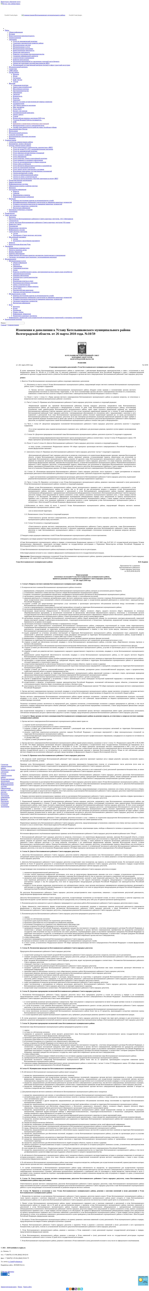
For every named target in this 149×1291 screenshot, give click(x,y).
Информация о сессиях (17, 230)
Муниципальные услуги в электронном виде (28, 125)
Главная (3, 325)
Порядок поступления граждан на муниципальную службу (33, 200)
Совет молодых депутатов (18, 231)
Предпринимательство (21, 91)
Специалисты (13, 220)
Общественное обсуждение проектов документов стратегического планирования (37, 255)
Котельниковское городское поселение (22, 136)
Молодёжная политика (21, 89)
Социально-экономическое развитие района (28, 43)
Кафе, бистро (17, 80)
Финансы (12, 138)
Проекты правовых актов (18, 250)
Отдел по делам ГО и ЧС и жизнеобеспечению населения (33, 149)
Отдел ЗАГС (17, 109)
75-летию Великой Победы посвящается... (27, 120)
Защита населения (15, 182)
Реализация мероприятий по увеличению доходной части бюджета (36, 61)
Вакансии (12, 199)
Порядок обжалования (16, 253)
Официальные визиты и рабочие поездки (23, 186)
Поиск (20, 1287)
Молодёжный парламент (17, 237)
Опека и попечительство (21, 284)
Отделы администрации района (20, 145)
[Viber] (76, 1289)
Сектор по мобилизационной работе (25, 175)
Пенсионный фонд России (18, 129)
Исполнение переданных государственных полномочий (32, 171)
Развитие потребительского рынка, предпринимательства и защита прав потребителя (42, 272)
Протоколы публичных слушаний (20, 209)
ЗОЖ (14, 122)
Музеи (15, 76)
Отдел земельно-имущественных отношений (28, 153)
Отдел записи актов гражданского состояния (28, 169)
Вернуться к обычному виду (10, 2)
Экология (16, 94)
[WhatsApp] (79, 1289)
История (12, 34)
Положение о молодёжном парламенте (26, 241)
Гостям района (14, 72)
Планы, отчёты (18, 312)
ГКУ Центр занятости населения (24, 105)
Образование (17, 92)
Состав (15, 233)
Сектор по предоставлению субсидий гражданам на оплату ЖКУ (35, 178)
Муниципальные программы (23, 48)
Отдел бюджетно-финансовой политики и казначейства (32, 166)
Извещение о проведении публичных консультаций (31, 124)
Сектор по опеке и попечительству (25, 177)
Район (7, 30)
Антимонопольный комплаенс (23, 113)
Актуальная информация (17, 189)
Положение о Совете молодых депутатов (27, 235)
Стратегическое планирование (23, 58)
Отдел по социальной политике (24, 167)
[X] (73, 1289)
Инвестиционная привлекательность (21, 36)
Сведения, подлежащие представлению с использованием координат (33, 257)
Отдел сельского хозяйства (22, 155)
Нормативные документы (18, 228)
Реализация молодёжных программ (25, 283)
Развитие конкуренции (21, 59)
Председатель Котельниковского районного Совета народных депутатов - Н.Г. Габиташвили (41, 219)
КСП (10, 305)
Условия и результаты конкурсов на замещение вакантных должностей (37, 204)
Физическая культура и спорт (23, 281)
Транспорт (16, 100)
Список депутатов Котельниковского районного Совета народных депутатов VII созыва (39, 222)
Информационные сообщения (23, 197)
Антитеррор (13, 211)
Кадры (15, 308)
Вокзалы (16, 74)
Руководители (10, 213)
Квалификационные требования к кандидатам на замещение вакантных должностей (42, 202)
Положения (17, 310)
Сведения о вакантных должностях (25, 206)
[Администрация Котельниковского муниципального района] (11, 25)
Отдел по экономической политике (25, 41)
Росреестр (16, 264)
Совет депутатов (10, 215)
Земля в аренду (18, 114)
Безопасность (17, 96)
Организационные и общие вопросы (25, 286)
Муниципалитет (10, 259)
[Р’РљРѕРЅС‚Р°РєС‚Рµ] (67, 1289)
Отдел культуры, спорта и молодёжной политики (30, 158)
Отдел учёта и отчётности (22, 164)
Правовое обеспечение (21, 275)
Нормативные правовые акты (19, 248)
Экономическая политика (22, 274)
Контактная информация (21, 208)
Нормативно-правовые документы (25, 316)
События (16, 193)
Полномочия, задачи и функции (20, 144)
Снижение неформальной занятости (25, 56)
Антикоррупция (18, 103)
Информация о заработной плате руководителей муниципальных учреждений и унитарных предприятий (45, 317)
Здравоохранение (15, 38)
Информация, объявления (22, 314)
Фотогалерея (13, 131)
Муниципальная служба (17, 294)
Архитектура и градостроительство (25, 277)
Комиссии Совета (15, 224)
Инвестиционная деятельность (23, 50)
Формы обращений (15, 252)
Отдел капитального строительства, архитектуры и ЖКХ (33, 147)
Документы (9, 246)
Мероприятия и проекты (21, 195)
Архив (15, 270)
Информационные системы (18, 184)
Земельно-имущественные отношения (26, 292)
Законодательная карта (9, 1287)
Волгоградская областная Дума (20, 244)
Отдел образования (19, 156)
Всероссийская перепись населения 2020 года (29, 118)
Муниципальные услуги (21, 47)
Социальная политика (20, 85)
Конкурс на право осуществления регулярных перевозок (32, 102)
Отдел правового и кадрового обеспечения (28, 160)
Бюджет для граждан (20, 111)
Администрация (10, 140)
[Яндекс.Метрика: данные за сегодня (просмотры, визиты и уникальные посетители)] (7, 1272)
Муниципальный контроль (18, 67)
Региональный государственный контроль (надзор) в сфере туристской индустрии (41, 65)
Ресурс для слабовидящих (11, 4)
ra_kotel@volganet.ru (15, 1261)
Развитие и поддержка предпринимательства (28, 54)
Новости (16, 191)
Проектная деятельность (21, 52)
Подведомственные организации (20, 180)
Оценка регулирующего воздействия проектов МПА (31, 63)
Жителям (12, 83)
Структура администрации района (21, 142)
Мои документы (18, 107)
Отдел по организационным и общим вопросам (29, 162)
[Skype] (81, 1289)
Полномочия (13, 226)
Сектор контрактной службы (23, 173)
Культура (16, 98)
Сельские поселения (16, 134)
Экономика (13, 39)
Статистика (13, 69)
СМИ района (13, 70)
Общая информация (16, 32)
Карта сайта (27, 1287)
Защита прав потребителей (22, 87)
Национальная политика (13, 319)
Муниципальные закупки (22, 45)
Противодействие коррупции (23, 290)
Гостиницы (17, 78)
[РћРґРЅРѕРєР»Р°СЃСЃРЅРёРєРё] (70, 1289)
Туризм (15, 81)
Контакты (12, 188)
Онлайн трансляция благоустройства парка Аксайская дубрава (35, 127)
